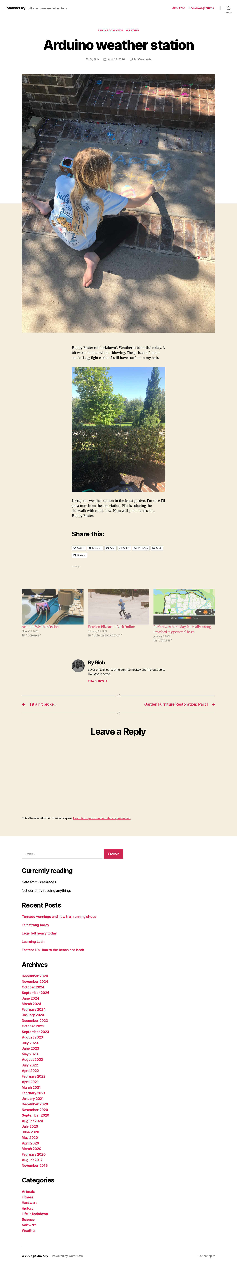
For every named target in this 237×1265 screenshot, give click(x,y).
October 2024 (33, 987)
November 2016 (35, 1166)
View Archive (97, 680)
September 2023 (35, 1032)
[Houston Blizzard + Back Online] (118, 607)
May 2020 (30, 1138)
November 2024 (35, 982)
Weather (132, 30)
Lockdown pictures (201, 8)
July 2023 (30, 1043)
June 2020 (30, 1132)
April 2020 (30, 1143)
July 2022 (30, 1065)
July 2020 (30, 1126)
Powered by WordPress (67, 1256)
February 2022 (33, 1076)
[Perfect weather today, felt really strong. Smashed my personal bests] (184, 607)
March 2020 (31, 1149)
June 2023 (30, 1048)
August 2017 (32, 1160)
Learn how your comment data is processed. (102, 818)
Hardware (30, 1203)
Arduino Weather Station (40, 627)
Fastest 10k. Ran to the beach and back (53, 950)
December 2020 (35, 1104)
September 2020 (35, 1115)
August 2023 (32, 1037)
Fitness (28, 1197)
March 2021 (31, 1088)
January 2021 (33, 1099)
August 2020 (32, 1121)
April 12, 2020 (116, 59)
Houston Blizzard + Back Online (111, 627)
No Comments (142, 59)
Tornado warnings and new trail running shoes (59, 917)
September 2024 (35, 993)
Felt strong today (35, 925)
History (28, 1208)
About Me (178, 8)
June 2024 (30, 998)
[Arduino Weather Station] (53, 607)
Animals (28, 1192)
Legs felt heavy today (39, 933)
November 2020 (35, 1110)
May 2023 (30, 1054)
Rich (96, 59)
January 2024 (33, 1015)
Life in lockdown (110, 30)
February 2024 (34, 1010)
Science (28, 1220)
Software (29, 1225)
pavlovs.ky (15, 8)
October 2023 (33, 1026)
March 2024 (31, 1004)
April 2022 (30, 1071)
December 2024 (35, 976)
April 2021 (30, 1082)
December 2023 (35, 1021)
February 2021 (33, 1093)
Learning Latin (33, 942)
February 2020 (34, 1154)
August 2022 (32, 1060)
